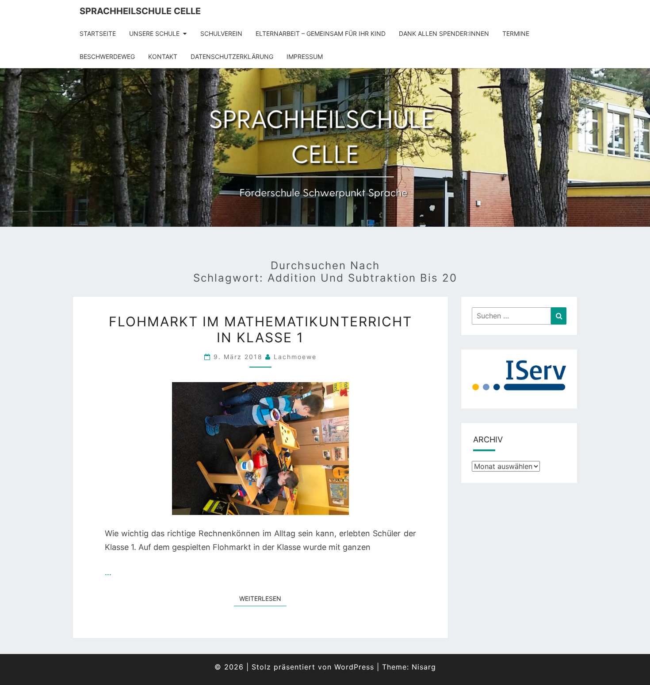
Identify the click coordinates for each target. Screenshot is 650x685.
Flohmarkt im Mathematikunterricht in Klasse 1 (260, 329)
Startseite (98, 33)
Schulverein (221, 33)
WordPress (354, 666)
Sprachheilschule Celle (140, 11)
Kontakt (162, 56)
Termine (515, 33)
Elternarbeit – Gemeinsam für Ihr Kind (321, 33)
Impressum (305, 56)
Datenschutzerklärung (232, 56)
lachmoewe (295, 356)
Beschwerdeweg (107, 56)
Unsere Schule (154, 33)
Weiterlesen (263, 598)
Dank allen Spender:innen (444, 33)
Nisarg (424, 666)
